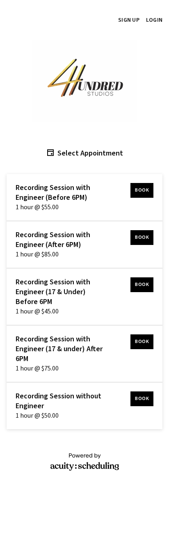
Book (142, 190)
